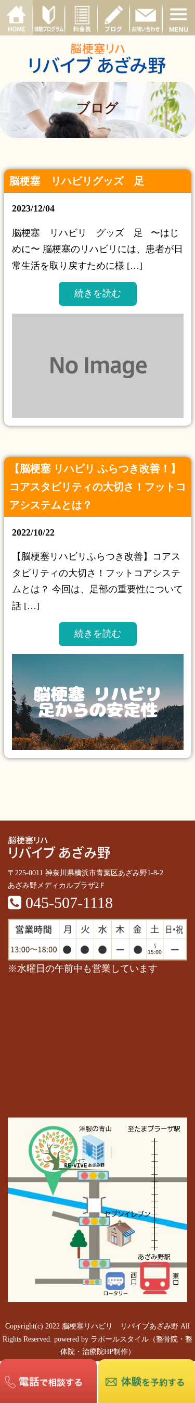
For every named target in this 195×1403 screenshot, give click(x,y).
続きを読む (97, 293)
